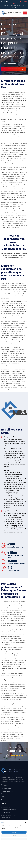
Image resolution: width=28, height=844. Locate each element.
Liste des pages (5, 817)
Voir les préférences (14, 839)
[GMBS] (12, 13)
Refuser (14, 835)
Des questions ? (5, 794)
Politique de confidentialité (18, 841)
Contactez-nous (5, 812)
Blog (2, 796)
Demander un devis (6, 807)
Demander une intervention (8, 809)
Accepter (14, 832)
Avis (2, 799)
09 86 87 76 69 (17, 756)
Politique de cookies (8, 841)
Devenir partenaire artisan (8, 815)
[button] (26, 822)
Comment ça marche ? (7, 791)
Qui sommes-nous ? (6, 788)
